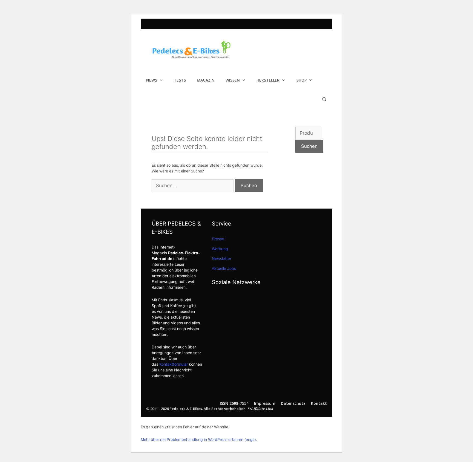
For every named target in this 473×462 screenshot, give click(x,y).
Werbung (220, 248)
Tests (180, 80)
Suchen (309, 146)
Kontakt (319, 403)
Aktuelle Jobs (224, 268)
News (151, 80)
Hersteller (267, 80)
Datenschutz (293, 403)
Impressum (264, 403)
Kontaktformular (173, 364)
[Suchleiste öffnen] (324, 99)
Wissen (233, 80)
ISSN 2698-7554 (234, 403)
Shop (301, 80)
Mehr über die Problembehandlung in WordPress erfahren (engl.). (199, 439)
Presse (218, 238)
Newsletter (221, 258)
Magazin (206, 80)
